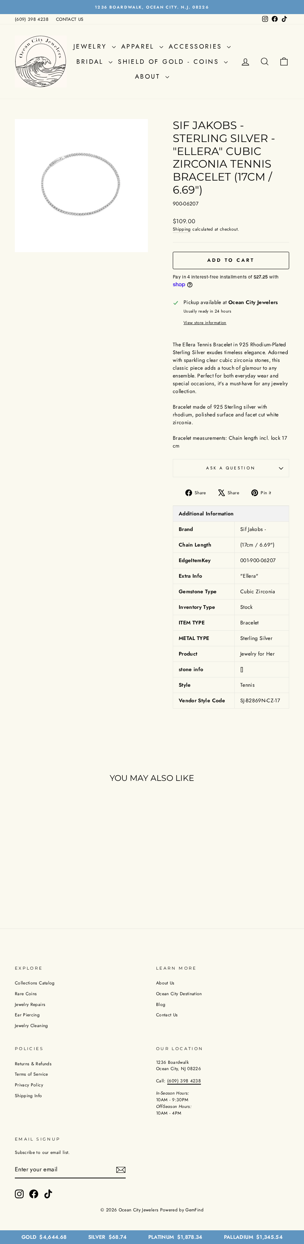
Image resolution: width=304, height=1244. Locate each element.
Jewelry (91, 46)
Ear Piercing (27, 1015)
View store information (205, 323)
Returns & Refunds (33, 1063)
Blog (160, 1004)
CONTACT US (70, 19)
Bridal (91, 61)
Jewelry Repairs (30, 1004)
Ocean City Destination (179, 993)
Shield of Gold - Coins (170, 61)
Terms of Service (31, 1074)
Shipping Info (28, 1095)
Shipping (182, 229)
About (149, 76)
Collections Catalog (35, 983)
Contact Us (167, 1015)
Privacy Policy (29, 1085)
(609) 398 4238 (32, 19)
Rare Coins (26, 993)
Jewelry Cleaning (31, 1025)
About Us (165, 983)
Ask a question (230, 468)
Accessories (197, 46)
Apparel (139, 46)
